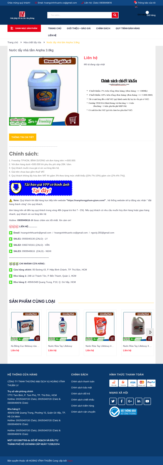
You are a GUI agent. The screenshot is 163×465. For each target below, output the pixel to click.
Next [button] (150, 332)
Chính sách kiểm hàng (82, 405)
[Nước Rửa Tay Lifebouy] (62, 326)
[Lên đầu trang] (157, 449)
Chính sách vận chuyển (83, 411)
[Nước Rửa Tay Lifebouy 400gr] (100, 326)
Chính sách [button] (79, 374)
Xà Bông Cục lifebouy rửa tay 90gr (28, 346)
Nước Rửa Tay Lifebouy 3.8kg (138, 346)
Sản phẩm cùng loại (32, 301)
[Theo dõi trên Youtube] (147, 401)
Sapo (70, 460)
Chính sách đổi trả (80, 393)
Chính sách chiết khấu (82, 399)
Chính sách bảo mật (81, 387)
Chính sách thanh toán (82, 381)
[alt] (119, 95)
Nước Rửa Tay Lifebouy (60, 346)
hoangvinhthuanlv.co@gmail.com (60, 2)
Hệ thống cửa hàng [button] (22, 374)
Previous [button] (13, 332)
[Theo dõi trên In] (138, 401)
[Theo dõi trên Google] (130, 401)
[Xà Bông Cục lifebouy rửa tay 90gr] (25, 326)
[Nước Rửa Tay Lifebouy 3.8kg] (137, 326)
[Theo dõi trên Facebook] (121, 401)
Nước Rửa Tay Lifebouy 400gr (101, 346)
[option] (25, 333)
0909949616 (105, 2)
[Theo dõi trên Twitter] (113, 401)
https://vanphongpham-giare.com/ (86, 200)
